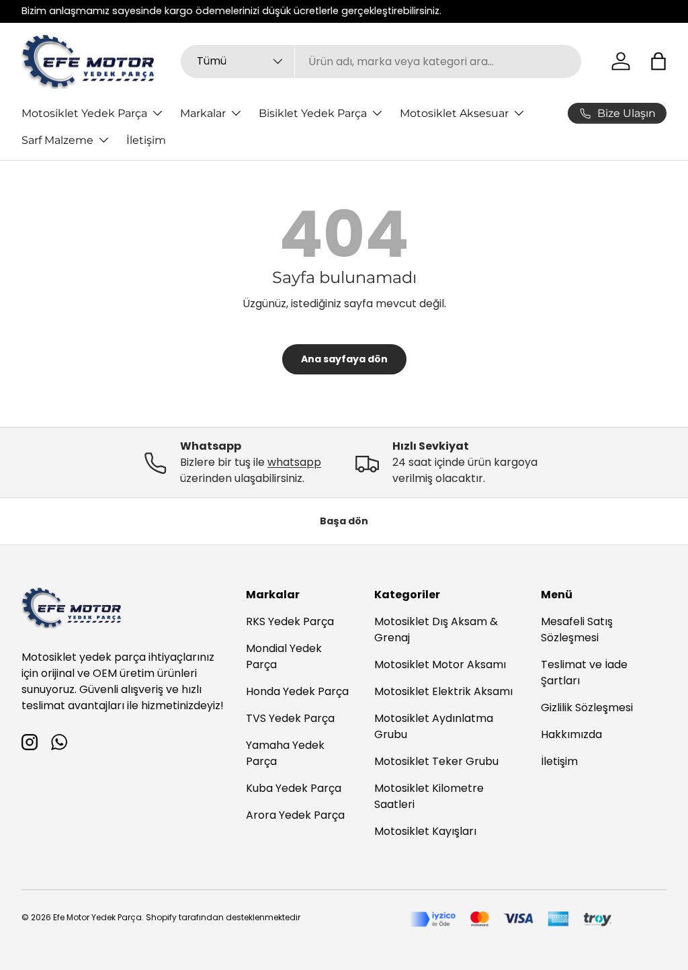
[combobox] (381, 61)
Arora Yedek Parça (295, 815)
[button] (658, 61)
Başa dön (344, 521)
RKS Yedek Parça (290, 621)
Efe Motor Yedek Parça (97, 917)
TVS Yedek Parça (290, 718)
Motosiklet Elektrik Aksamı (443, 691)
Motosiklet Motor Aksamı (440, 664)
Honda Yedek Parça (297, 691)
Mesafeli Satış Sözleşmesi (577, 629)
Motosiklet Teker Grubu (436, 761)
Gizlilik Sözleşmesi (587, 707)
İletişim (146, 140)
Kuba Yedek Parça (293, 788)
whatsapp (294, 462)
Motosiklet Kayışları (425, 831)
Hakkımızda (571, 734)
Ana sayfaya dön (344, 359)
